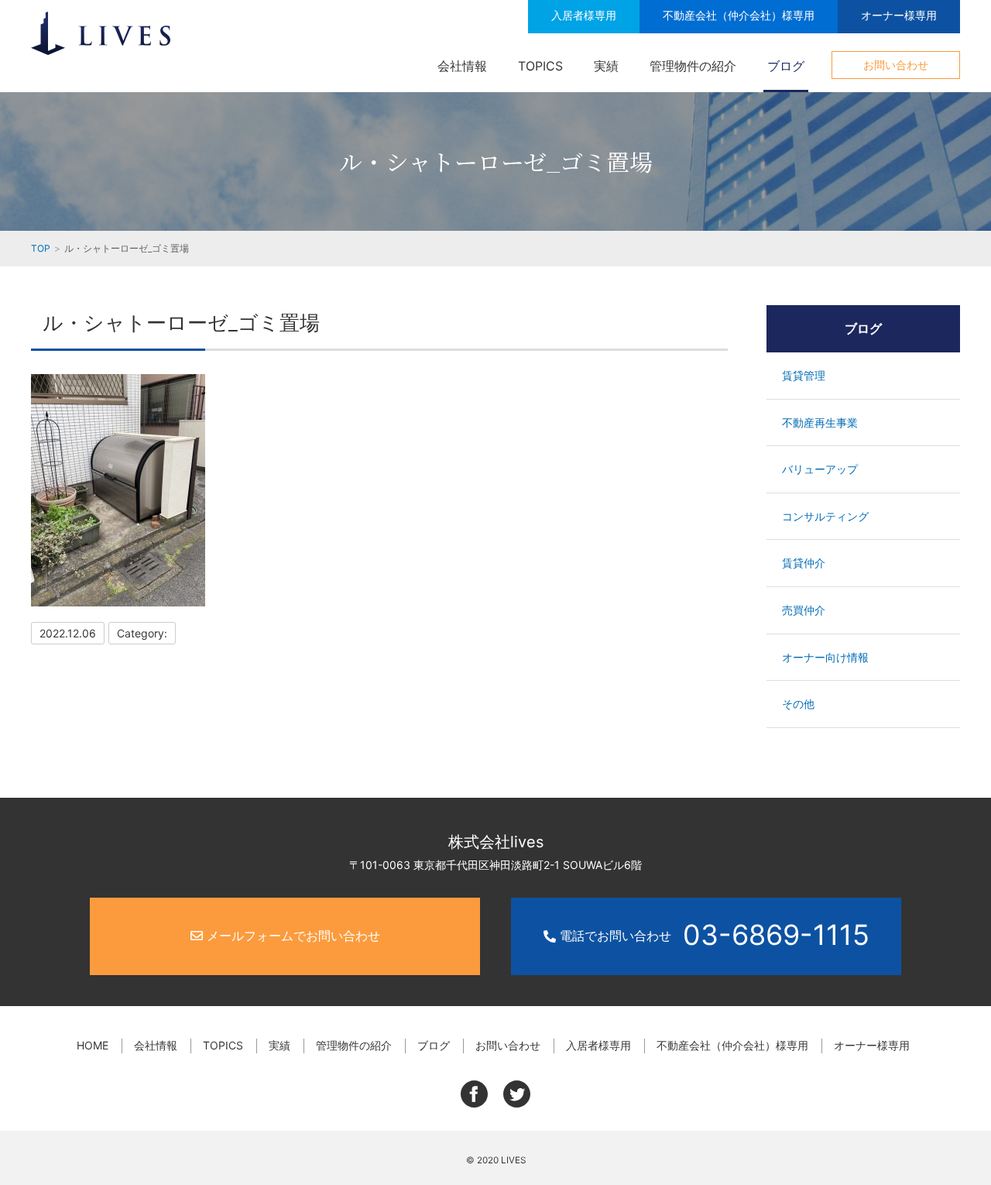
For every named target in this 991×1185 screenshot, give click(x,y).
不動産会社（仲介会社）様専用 (738, 15)
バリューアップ (820, 469)
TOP (40, 248)
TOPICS (540, 66)
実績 (606, 66)
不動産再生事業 (820, 422)
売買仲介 (803, 610)
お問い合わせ (895, 64)
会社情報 (462, 66)
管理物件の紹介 (693, 66)
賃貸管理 (803, 375)
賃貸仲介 (803, 562)
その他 (798, 703)
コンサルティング (825, 516)
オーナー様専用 (899, 15)
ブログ (785, 66)
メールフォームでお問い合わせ (291, 935)
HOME (92, 1045)
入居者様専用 (583, 15)
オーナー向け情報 (825, 657)
